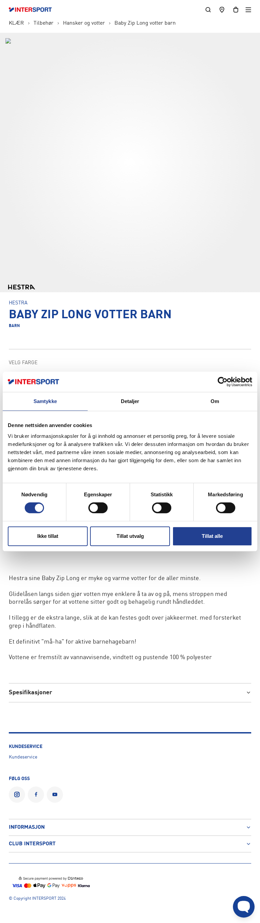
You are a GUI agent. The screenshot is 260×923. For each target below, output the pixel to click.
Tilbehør (43, 23)
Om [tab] (215, 401)
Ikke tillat (47, 536)
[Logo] (34, 10)
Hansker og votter (84, 23)
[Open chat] (244, 907)
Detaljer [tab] (130, 401)
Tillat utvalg (130, 536)
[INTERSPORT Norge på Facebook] (36, 795)
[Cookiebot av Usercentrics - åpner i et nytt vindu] (222, 382)
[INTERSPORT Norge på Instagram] (17, 795)
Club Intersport (32, 844)
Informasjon (27, 827)
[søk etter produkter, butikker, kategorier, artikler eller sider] (208, 10)
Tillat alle (212, 536)
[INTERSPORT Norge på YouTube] (55, 795)
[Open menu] (248, 9)
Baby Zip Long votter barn (145, 23)
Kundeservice (23, 757)
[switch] (98, 507)
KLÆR (16, 23)
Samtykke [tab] (45, 401)
